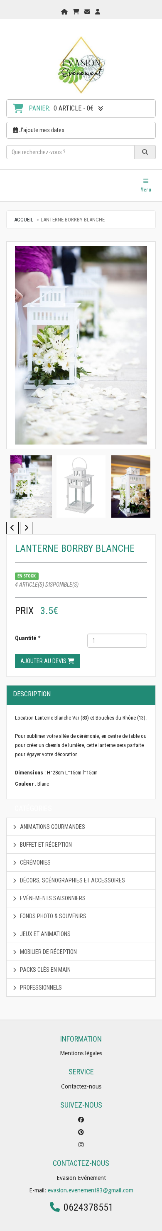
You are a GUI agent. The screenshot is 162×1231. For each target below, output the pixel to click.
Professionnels (40, 987)
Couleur (24, 784)
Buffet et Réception (45, 844)
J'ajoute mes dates (41, 130)
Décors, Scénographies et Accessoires (72, 880)
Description (32, 694)
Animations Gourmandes (52, 826)
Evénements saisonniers (52, 898)
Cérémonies (35, 862)
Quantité (26, 638)
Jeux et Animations (45, 934)
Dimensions (29, 772)
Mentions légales (81, 1053)
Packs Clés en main (45, 969)
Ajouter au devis (44, 661)
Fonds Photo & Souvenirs (52, 916)
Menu (148, 185)
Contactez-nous (81, 1086)
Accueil (23, 219)
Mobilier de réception (48, 951)
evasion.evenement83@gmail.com (90, 1190)
